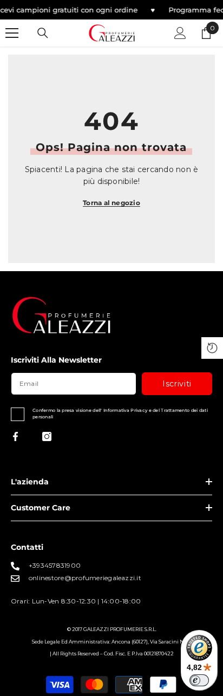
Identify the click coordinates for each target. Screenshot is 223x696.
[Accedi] (180, 33)
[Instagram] (46, 436)
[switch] (199, 680)
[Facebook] (15, 436)
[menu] (11, 33)
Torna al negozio (111, 203)
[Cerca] (42, 33)
